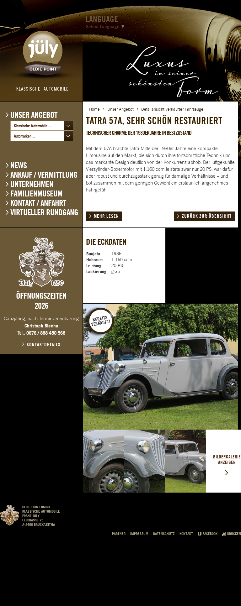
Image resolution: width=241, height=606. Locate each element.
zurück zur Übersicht (207, 216)
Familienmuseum (36, 193)
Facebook (210, 533)
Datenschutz (164, 533)
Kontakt (186, 533)
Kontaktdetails (44, 344)
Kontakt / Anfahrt (38, 203)
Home (94, 109)
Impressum (139, 533)
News (18, 165)
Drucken (234, 533)
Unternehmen (31, 184)
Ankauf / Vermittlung (44, 175)
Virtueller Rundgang (44, 212)
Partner (119, 533)
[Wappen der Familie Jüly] (41, 262)
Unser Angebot (33, 115)
